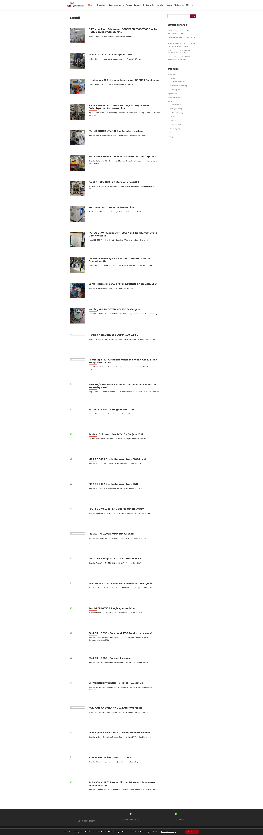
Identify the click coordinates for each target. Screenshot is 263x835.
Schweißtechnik (175, 125)
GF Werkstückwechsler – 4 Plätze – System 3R (116, 683)
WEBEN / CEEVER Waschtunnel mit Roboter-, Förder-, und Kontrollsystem (123, 386)
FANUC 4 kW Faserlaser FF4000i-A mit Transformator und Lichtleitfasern (123, 234)
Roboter (173, 121)
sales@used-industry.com (131, 819)
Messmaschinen (175, 105)
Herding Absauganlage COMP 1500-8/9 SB (113, 335)
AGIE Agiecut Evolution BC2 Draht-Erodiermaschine (119, 732)
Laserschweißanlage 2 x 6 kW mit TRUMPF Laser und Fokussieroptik (120, 259)
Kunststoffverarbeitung (178, 86)
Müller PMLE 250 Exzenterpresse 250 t (111, 54)
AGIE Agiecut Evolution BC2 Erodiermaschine (115, 707)
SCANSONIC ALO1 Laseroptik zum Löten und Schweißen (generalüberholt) (122, 783)
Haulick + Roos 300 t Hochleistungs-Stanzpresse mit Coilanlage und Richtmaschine (120, 107)
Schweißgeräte (175, 90)
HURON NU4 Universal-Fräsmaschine (110, 757)
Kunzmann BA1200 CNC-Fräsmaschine (111, 207)
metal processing (176, 109)
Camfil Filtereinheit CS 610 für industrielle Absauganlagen (123, 284)
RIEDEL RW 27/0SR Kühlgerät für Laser (111, 533)
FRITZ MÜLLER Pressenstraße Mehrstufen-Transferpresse (122, 156)
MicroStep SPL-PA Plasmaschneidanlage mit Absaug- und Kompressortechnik (123, 361)
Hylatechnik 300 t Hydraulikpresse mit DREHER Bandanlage (124, 80)
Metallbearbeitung (176, 113)
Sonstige (160, 5)
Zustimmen (192, 832)
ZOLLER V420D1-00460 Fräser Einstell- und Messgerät (120, 583)
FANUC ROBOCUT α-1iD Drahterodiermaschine (116, 131)
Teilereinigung (175, 129)
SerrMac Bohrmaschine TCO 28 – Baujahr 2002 (116, 434)
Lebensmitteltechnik (116, 5)
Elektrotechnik (139, 5)
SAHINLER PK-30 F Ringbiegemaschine (112, 608)
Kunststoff (101, 5)
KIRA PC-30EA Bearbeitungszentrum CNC (113, 484)
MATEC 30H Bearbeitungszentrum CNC (112, 409)
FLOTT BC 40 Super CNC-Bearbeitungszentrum (116, 509)
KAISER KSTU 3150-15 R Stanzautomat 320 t (114, 182)
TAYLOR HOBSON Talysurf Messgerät (110, 658)
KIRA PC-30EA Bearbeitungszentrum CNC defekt (117, 459)
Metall (90, 5)
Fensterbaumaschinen (178, 82)
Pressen (173, 117)
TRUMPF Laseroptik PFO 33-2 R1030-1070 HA (115, 558)
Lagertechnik (150, 5)
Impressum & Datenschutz (175, 5)
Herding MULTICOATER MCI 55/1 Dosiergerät (115, 309)
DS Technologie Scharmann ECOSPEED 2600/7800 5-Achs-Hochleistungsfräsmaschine (123, 30)
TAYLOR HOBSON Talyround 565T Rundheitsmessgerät (121, 633)
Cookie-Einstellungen (168, 832)
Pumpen (129, 5)
